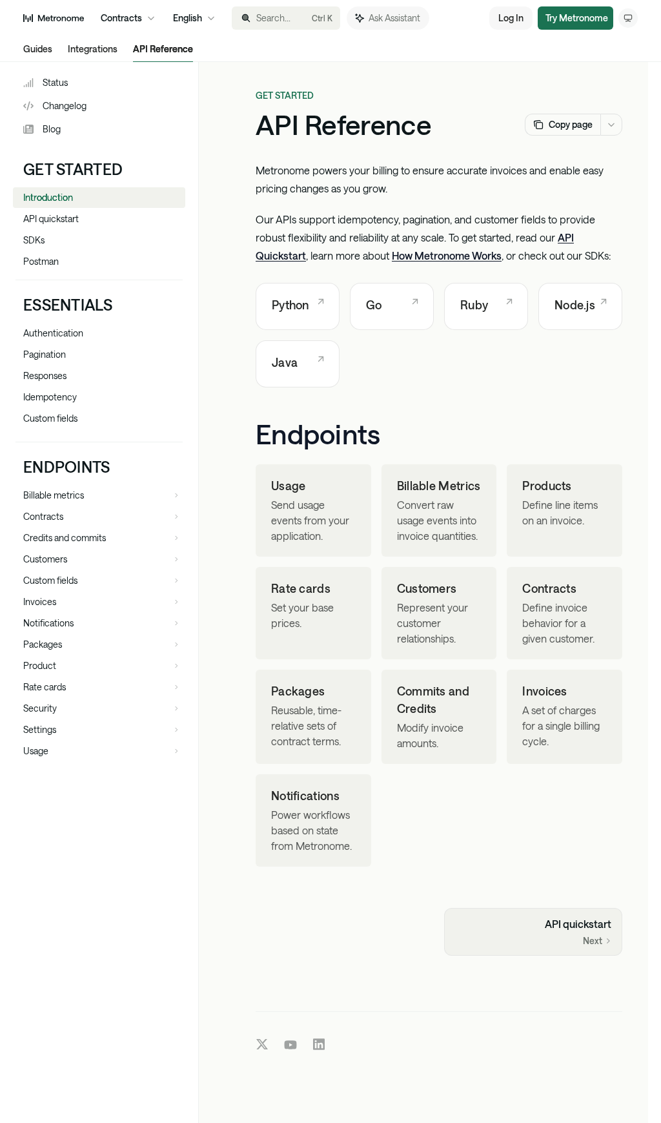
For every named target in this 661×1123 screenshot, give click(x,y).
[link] (298, 306)
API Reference (163, 48)
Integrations (92, 48)
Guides (37, 48)
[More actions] (611, 125)
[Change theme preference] (628, 18)
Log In (511, 17)
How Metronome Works (447, 255)
